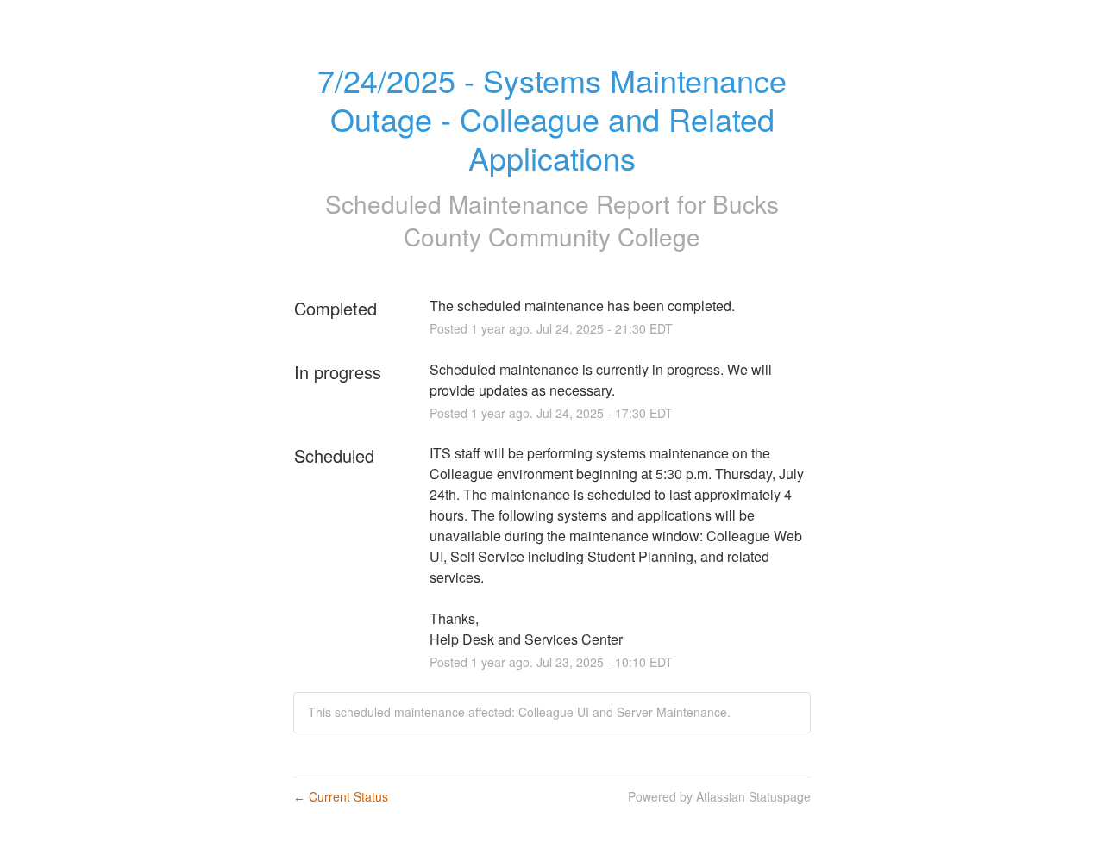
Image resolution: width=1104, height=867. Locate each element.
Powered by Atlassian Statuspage (719, 796)
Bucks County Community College (591, 219)
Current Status (340, 796)
